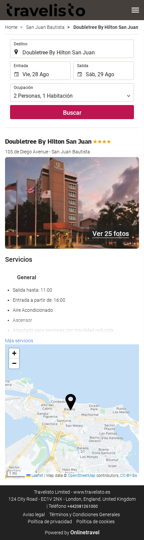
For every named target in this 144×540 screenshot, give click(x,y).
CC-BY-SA (128, 475)
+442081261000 (82, 506)
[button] (135, 10)
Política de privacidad (50, 521)
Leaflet (36, 475)
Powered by (72, 532)
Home (11, 27)
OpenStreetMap (81, 475)
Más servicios (19, 340)
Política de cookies (95, 521)
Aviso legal (34, 514)
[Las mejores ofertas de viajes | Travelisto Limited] (46, 10)
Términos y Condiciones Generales (84, 514)
